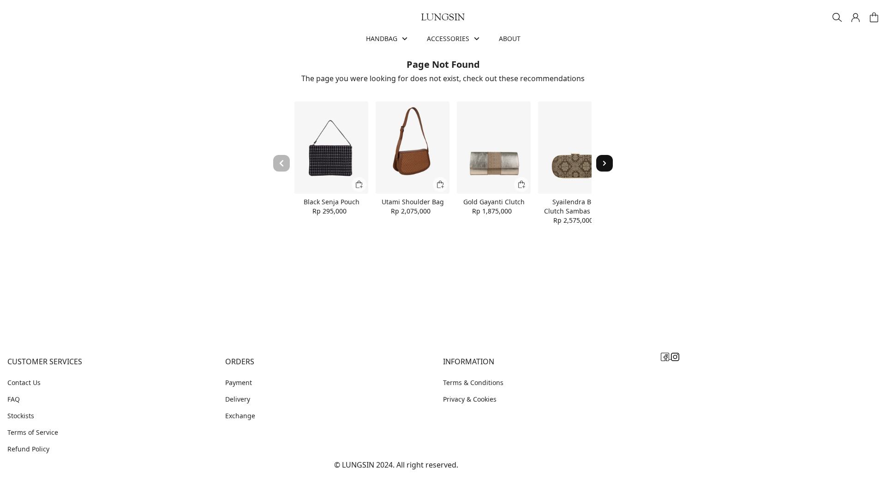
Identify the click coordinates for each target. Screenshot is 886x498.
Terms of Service (32, 432)
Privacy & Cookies (470, 399)
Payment (238, 382)
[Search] (837, 17)
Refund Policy (28, 449)
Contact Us (24, 382)
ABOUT (510, 38)
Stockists (20, 415)
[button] (855, 17)
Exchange (240, 415)
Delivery (237, 399)
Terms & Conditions (473, 382)
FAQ (13, 399)
